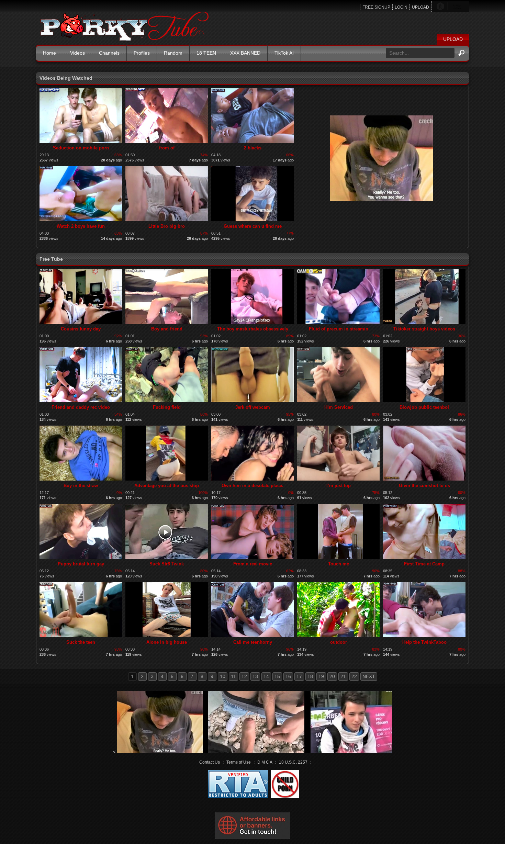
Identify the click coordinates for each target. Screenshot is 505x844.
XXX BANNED (245, 53)
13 (255, 676)
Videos (77, 53)
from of (167, 147)
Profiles (142, 53)
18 (310, 676)
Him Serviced (338, 407)
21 (343, 676)
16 (288, 676)
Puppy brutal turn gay (81, 563)
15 (277, 676)
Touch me (338, 563)
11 (233, 676)
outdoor (338, 642)
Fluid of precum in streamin (338, 328)
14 (266, 676)
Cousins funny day (81, 328)
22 (354, 676)
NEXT (368, 676)
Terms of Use (238, 762)
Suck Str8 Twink (166, 563)
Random (173, 53)
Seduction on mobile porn (81, 147)
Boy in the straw (81, 485)
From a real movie (252, 563)
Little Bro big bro (166, 226)
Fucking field (167, 407)
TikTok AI (284, 53)
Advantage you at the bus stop (166, 485)
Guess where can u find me (253, 226)
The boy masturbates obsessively (252, 328)
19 (321, 676)
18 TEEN (206, 53)
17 (299, 676)
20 (332, 676)
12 (244, 676)
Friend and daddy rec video (81, 407)
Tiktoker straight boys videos (424, 328)
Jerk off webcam (252, 407)
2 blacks (252, 147)
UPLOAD (420, 7)
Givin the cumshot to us (424, 485)
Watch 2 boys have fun (81, 226)
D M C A (264, 762)
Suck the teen (80, 642)
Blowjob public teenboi (424, 407)
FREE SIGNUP (376, 7)
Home (49, 53)
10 (222, 676)
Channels (109, 53)
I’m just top (338, 485)
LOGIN (401, 7)
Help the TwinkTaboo (424, 642)
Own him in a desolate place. (252, 485)
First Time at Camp (424, 563)
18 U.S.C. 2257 (293, 762)
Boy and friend (166, 328)
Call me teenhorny (252, 642)
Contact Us (209, 762)
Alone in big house (166, 642)
